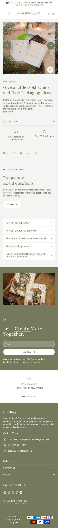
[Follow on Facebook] (4, 492)
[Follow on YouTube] (21, 492)
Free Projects (9, 81)
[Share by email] (35, 153)
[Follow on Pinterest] (17, 492)
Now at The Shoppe (32, 5)
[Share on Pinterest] (28, 153)
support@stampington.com (20, 451)
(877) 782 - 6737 (19, 445)
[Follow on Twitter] (13, 492)
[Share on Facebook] (13, 153)
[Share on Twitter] (21, 153)
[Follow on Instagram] (8, 492)
